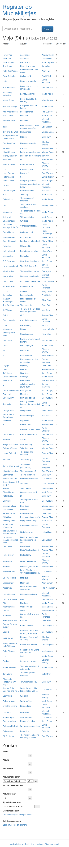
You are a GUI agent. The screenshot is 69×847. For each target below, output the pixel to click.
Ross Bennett (48, 355)
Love (5, 325)
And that (23, 291)
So (21, 176)
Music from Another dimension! (28, 588)
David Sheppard (46, 429)
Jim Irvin (45, 155)
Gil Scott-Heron (9, 736)
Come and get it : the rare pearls (29, 87)
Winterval (24, 695)
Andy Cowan (47, 291)
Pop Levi (7, 394)
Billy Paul (7, 500)
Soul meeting (26, 444)
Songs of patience (28, 180)
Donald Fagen (9, 190)
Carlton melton (9, 721)
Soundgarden (9, 237)
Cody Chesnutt (9, 241)
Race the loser (26, 169)
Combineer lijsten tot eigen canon (17, 814)
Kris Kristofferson (10, 111)
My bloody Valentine (7, 93)
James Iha (7, 295)
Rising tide (25, 256)
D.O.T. (5, 291)
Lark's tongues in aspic (30, 152)
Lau (4, 169)
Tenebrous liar (9, 513)
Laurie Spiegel (9, 453)
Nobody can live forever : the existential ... (30, 404)
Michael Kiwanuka (46, 120)
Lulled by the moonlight (30, 155)
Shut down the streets (29, 261)
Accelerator (25, 54)
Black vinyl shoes (27, 65)
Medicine (24, 394)
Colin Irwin (46, 136)
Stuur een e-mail (52, 844)
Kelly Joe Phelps (10, 70)
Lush (5, 656)
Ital (4, 350)
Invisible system (10, 705)
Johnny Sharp (48, 205)
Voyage (6, 365)
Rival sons (7, 380)
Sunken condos (27, 190)
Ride (5, 603)
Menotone (7, 561)
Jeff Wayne (8, 310)
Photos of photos (27, 721)
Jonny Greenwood (11, 465)
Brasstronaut (8, 582)
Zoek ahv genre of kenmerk (15, 824)
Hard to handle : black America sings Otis (29, 126)
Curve (5, 345)
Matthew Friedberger (8, 300)
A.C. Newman (9, 261)
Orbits (22, 610)
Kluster (6, 488)
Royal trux (7, 54)
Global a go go (26, 532)
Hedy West (7, 546)
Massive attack (9, 505)
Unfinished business (29, 478)
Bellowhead (8, 731)
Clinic (5, 369)
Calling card (25, 76)
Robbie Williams (10, 448)
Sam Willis (7, 695)
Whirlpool (24, 220)
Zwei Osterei (25, 488)
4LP (22, 315)
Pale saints (8, 199)
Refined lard (25, 424)
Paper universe (27, 625)
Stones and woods (28, 661)
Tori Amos (7, 373)
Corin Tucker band (11, 390)
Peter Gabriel (8, 176)
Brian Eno (7, 159)
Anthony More (9, 520)
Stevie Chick (47, 237)
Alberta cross (8, 180)
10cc (5, 194)
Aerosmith (7, 587)
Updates (39, 844)
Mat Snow (46, 190)
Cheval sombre (9, 577)
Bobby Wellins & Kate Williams (10, 644)
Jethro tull (7, 217)
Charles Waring (45, 143)
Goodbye (24, 376)
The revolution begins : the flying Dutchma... (30, 736)
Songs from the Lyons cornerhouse (29, 651)
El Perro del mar (10, 620)
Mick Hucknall (9, 286)
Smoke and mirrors (28, 644)
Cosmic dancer (26, 333)
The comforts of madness (27, 199)
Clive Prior (46, 300)
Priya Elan (46, 333)
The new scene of (28, 471)
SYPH (5, 315)
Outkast (6, 185)
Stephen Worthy (45, 164)
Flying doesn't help (28, 520)
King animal (25, 237)
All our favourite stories (30, 281)
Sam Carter (8, 474)
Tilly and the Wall (10, 131)
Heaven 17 (8, 459)
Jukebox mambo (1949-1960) (27, 385)
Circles (23, 329)
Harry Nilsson (9, 594)
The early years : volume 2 (27, 674)
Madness (7, 615)
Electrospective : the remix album (29, 360)
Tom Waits (7, 673)
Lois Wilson (47, 58)
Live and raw (25, 705)
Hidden (23, 136)
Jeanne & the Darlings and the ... (11, 689)
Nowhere (24, 603)
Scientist (6, 566)
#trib (5, 126)
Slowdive (7, 420)
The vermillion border (29, 271)
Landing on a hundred (30, 241)
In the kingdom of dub (29, 566)
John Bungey (47, 180)
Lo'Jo (5, 81)
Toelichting (29, 844)
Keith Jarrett (8, 638)
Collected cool (26, 232)
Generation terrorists (29, 525)
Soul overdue (26, 717)
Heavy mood (25, 131)
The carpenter (26, 305)
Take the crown (26, 448)
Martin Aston (47, 93)
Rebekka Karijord (10, 726)
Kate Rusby (8, 495)
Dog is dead (8, 281)
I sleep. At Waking (28, 561)
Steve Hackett (9, 492)
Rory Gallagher (9, 76)
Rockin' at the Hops (28, 434)
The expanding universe (26, 453)
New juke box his (27, 397)
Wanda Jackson (10, 478)
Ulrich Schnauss (10, 376)
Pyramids (7, 245)
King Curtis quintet (11, 444)
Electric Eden (26, 355)
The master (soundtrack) (25, 466)
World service (26, 700)
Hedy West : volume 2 (29, 549)
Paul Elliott (46, 76)
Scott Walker (8, 62)
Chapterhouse (9, 220)
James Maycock (46, 266)
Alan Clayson (9, 606)
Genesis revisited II (28, 492)
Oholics (6, 610)
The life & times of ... (29, 266)
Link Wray (7, 712)
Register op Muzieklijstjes (19, 9)
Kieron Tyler (47, 251)
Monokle (6, 439)
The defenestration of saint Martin (29, 667)
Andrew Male (47, 148)
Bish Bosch (25, 62)
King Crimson (9, 152)
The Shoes (7, 65)
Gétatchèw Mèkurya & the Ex (10, 225)
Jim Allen (46, 65)
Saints (23, 439)
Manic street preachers (8, 525)
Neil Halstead (9, 251)
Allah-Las (7, 58)
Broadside (24, 731)
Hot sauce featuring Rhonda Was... (10, 540)
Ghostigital (7, 340)
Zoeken (47, 29)
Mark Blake (47, 115)
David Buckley (48, 176)
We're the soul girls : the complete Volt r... (29, 689)
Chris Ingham (48, 625)
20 (21, 495)
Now (22, 599)
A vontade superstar (29, 320)
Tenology (24, 194)
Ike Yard (6, 148)
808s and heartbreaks (29, 276)
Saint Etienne (9, 651)
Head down (25, 380)
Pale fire (23, 620)
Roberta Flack (9, 120)
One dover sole (27, 606)
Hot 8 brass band (10, 266)
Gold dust (24, 373)
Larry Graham (9, 173)
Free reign (24, 369)
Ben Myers (46, 271)
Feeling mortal (26, 111)
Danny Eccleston (46, 360)
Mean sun (24, 582)
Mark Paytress (48, 62)
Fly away (24, 365)
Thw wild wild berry (28, 681)
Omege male (8, 410)
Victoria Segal (48, 131)
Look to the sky (26, 295)
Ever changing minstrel (30, 516)
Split (22, 656)
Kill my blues (25, 390)
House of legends (28, 143)
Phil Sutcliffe (47, 111)
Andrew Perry (48, 54)
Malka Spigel (8, 100)
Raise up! (24, 173)
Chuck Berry (8, 397)
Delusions (24, 509)
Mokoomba (8, 256)
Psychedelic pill (27, 415)
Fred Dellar (47, 295)
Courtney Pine (9, 143)
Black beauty (25, 325)
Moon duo (7, 329)
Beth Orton (46, 673)
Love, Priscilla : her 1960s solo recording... (30, 571)
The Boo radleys (10, 106)
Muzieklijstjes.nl (16, 844)
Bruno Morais (9, 320)
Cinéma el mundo (28, 81)
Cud (5, 205)
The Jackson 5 (9, 87)
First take (24, 120)
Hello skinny (8, 554)
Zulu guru (24, 483)
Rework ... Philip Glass (30, 429)
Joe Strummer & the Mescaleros (10, 532)
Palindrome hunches (29, 251)
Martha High (8, 717)
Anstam (6, 661)
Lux (21, 159)
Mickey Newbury (10, 155)
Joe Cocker (8, 115)
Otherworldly (25, 245)
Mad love (24, 577)
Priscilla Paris (9, 571)
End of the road (27, 513)
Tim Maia (7, 404)
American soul (26, 286)
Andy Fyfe (46, 70)
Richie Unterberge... (47, 232)
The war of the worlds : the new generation (30, 310)
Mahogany (7, 212)
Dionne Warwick (10, 599)
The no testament (27, 474)
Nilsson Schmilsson (28, 594)
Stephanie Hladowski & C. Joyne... (9, 682)
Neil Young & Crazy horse (8, 415)
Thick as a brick (27, 217)
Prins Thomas (9, 164)
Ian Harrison (47, 606)
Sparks (6, 631)
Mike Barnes (47, 100)
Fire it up (24, 115)
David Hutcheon (46, 81)
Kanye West (8, 276)
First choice (8, 509)
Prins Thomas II (27, 164)
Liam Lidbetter (48, 281)
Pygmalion (25, 420)
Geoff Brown (47, 87)
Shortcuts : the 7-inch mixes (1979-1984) (29, 632)
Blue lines (24, 505)
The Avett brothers (11, 305)
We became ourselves (30, 726)
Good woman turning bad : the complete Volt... (29, 540)
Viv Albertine (8, 271)
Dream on (24, 350)
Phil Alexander (48, 380)
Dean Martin (8, 232)
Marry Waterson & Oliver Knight (10, 137)
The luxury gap (26, 459)
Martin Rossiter (9, 667)
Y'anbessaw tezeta (28, 225)
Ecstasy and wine (27, 93)
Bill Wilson (7, 516)
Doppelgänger (26, 345)
